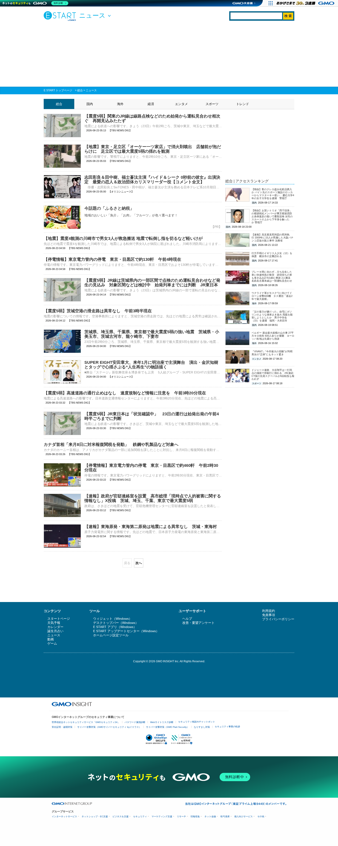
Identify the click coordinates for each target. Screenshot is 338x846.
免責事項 (268, 615)
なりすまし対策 (202, 727)
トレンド (242, 104)
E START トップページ (58, 90)
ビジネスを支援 (120, 816)
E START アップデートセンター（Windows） (126, 631)
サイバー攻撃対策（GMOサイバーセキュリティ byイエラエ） (109, 727)
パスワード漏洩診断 (135, 722)
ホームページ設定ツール (111, 635)
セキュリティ (140, 816)
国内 (89, 104)
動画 (50, 639)
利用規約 (268, 611)
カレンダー (55, 627)
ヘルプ (187, 618)
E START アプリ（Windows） (115, 627)
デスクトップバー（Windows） (115, 623)
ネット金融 (210, 816)
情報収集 (195, 816)
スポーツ (212, 104)
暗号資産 (225, 816)
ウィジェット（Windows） (112, 618)
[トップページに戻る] (61, 16)
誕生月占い (55, 631)
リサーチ (181, 816)
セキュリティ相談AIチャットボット (196, 721)
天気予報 (53, 623)
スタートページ (58, 618)
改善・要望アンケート (198, 623)
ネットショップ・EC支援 (95, 816)
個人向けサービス (243, 816)
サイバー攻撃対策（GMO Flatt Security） (167, 727)
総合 (80, 90)
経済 (151, 104)
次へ (138, 563)
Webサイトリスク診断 (161, 722)
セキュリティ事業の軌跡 (227, 726)
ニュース (91, 90)
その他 (260, 816)
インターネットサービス (64, 816)
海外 (120, 104)
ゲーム (52, 643)
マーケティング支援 (162, 816)
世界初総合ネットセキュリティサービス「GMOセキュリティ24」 (86, 722)
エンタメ (181, 104)
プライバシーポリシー (278, 619)
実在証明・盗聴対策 (62, 727)
